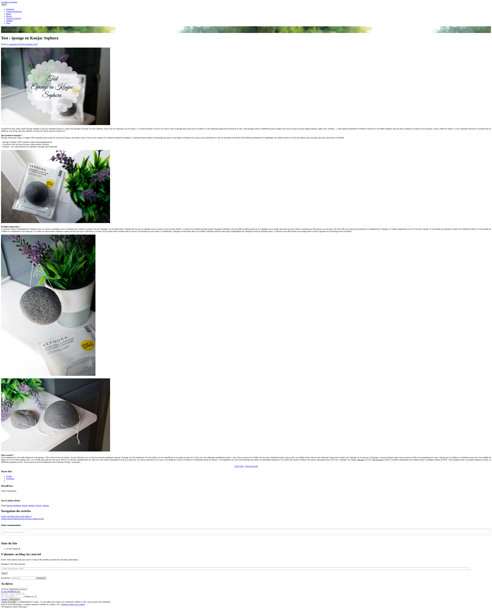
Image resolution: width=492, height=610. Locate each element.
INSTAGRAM (251, 466)
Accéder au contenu (9, 2)
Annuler (4, 599)
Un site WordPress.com (10, 591)
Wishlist (9, 21)
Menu (4, 5)
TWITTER (238, 466)
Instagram (10, 9)
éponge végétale (28, 505)
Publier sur (29, 597)
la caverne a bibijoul (9, 27)
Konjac (39, 505)
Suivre (4, 573)
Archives (4, 589)
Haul (8, 23)
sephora (46, 505)
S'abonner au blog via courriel (21, 554)
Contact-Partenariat (14, 11)
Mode (8, 14)
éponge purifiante (14, 505)
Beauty (9, 16)
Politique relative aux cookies (73, 604)
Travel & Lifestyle (13, 18)
